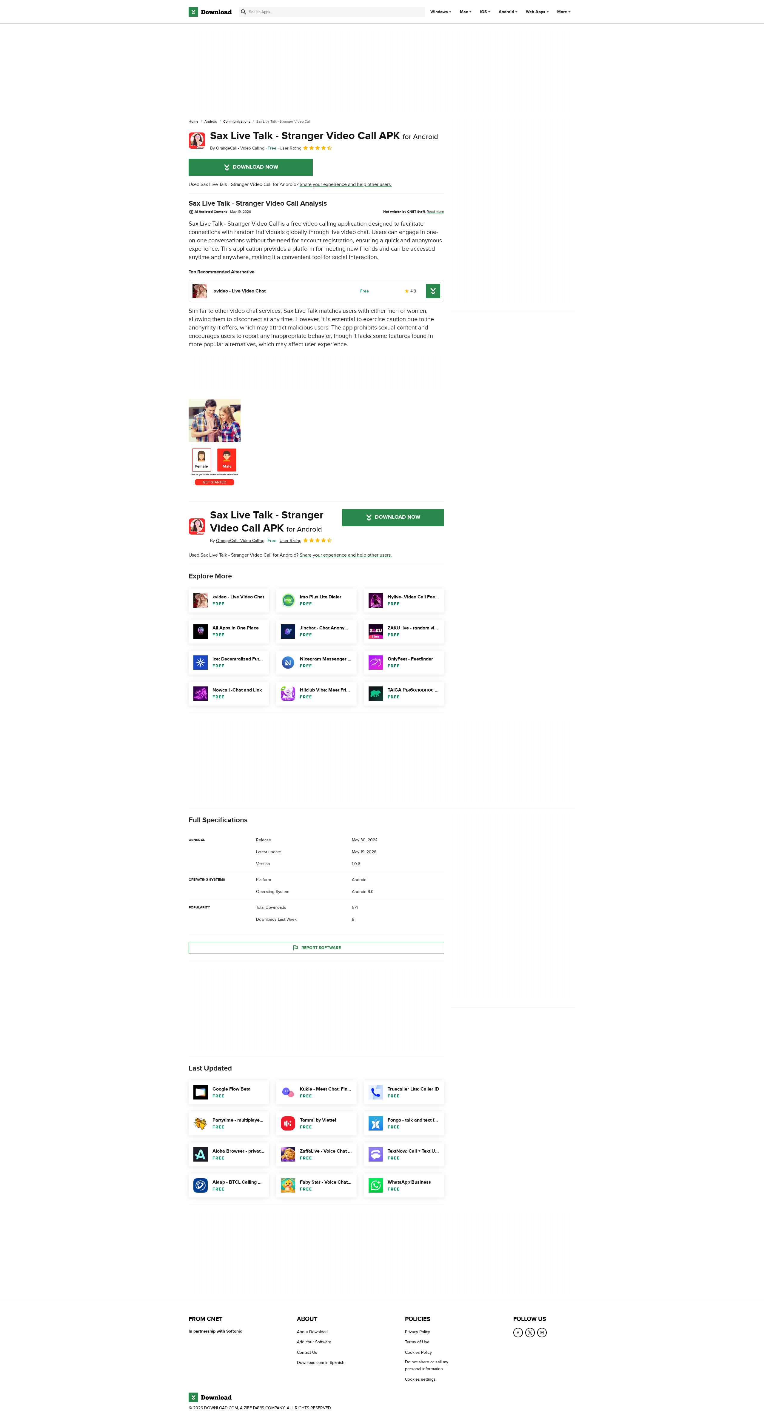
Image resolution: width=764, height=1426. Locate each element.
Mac (464, 12)
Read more (435, 212)
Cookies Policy (418, 1352)
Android (506, 12)
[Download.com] (210, 12)
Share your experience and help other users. (346, 184)
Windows (439, 12)
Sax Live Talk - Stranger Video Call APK (324, 135)
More (562, 11)
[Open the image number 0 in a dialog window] (215, 445)
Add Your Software (314, 1342)
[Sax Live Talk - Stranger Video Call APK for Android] (197, 140)
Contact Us (307, 1352)
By (237, 148)
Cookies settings (420, 1379)
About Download (312, 1331)
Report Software (321, 947)
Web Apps (535, 12)
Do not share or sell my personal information (426, 1365)
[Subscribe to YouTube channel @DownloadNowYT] (542, 1332)
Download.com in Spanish (320, 1362)
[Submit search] (243, 12)
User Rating (290, 148)
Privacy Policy (417, 1331)
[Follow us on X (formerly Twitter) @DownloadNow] (530, 1332)
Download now (255, 167)
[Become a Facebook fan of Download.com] (518, 1332)
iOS (483, 12)
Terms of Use (417, 1342)
